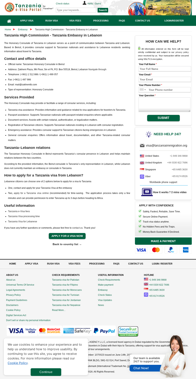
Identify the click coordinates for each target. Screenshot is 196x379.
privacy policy (182, 52)
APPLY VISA (31, 263)
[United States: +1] (141, 89)
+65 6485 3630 (180, 169)
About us (10, 279)
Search (103, 10)
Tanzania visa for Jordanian (66, 300)
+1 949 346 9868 (179, 156)
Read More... (58, 310)
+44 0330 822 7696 (177, 162)
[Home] (9, 20)
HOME (12, 263)
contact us (77, 228)
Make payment (105, 284)
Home (8, 29)
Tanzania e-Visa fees (19, 211)
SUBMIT (163, 117)
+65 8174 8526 (180, 176)
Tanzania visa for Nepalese (66, 305)
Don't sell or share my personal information (28, 320)
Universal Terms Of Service (20, 284)
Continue (45, 372)
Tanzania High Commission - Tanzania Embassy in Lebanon (66, 29)
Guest (98, 3)
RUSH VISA (53, 263)
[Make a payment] (163, 245)
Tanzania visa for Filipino (65, 284)
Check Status (105, 295)
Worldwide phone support (163, 182)
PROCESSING (97, 263)
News (101, 305)
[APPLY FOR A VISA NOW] (67, 236)
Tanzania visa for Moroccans (67, 290)
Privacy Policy (13, 295)
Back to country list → (67, 244)
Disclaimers (12, 305)
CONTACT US (135, 263)
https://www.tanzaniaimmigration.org (35, 7)
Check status (62, 3)
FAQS (116, 263)
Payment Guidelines (16, 300)
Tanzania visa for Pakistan (65, 279)
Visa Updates (105, 300)
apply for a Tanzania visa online (31, 193)
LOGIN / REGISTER (162, 263)
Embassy (23, 29)
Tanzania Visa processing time (24, 216)
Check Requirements (109, 279)
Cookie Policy (13, 310)
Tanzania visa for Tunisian (65, 295)
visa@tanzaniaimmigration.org (166, 145)
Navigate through (97, 69)
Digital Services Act (16, 315)
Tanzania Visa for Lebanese (22, 221)
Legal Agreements (15, 290)
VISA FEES (74, 263)
